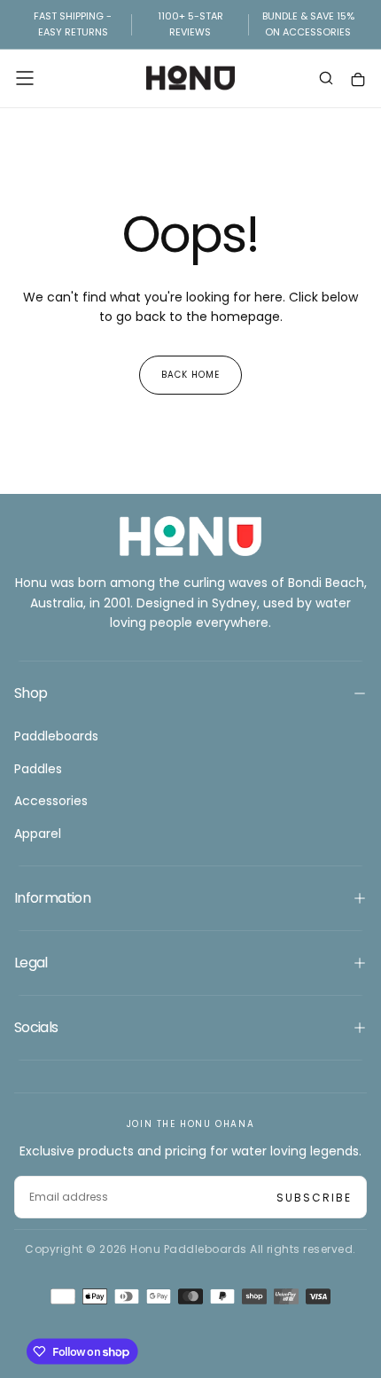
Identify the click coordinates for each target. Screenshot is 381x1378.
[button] (24, 78)
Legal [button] (31, 962)
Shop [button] (30, 693)
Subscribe (314, 1197)
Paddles (38, 769)
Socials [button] (36, 1027)
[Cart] (358, 80)
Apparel (37, 833)
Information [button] (52, 898)
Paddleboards (56, 736)
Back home (190, 374)
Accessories (51, 801)
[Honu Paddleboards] (190, 536)
